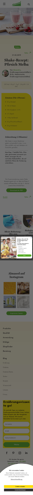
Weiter (24, 255)
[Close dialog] (31, 237)
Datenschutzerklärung (16, 479)
